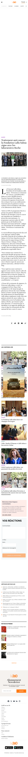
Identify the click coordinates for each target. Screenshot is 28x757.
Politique (10, 6)
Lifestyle (3, 719)
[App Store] (9, 747)
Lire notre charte (6, 515)
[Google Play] (18, 747)
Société (22, 6)
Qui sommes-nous (4, 725)
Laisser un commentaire (14, 555)
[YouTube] (14, 701)
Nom (3, 542)
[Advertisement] (14, 69)
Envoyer (21, 691)
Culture (2, 713)
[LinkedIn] (17, 701)
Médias (2, 715)
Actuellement (4, 6)
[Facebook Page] (8, 701)
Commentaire (6, 525)
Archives (3, 728)
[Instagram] (19, 701)
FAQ (2, 732)
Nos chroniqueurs (4, 721)
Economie (16, 6)
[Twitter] (11, 701)
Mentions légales (4, 738)
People (2, 718)
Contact (2, 734)
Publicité (3, 727)
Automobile (3, 716)
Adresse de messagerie (9, 548)
